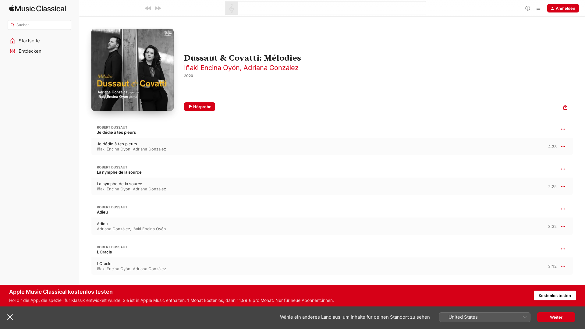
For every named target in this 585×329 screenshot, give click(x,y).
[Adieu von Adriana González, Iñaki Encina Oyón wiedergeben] (85, 226)
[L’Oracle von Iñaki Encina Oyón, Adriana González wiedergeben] (85, 266)
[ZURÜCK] (148, 8)
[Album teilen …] (565, 108)
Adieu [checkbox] (102, 223)
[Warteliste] (538, 8)
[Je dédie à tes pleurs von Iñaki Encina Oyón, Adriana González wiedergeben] (85, 146)
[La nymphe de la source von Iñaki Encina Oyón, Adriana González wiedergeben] (85, 186)
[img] (37, 8)
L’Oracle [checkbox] (104, 263)
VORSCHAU (548, 146)
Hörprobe (202, 106)
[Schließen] (10, 317)
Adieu (102, 212)
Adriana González (271, 68)
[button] (39, 40)
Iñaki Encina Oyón (212, 68)
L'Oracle (104, 251)
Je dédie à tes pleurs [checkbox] (117, 143)
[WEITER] (158, 8)
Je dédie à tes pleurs (116, 132)
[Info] (528, 8)
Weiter (556, 317)
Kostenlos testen (555, 295)
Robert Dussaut (112, 127)
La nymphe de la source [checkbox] (119, 183)
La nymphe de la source (119, 172)
